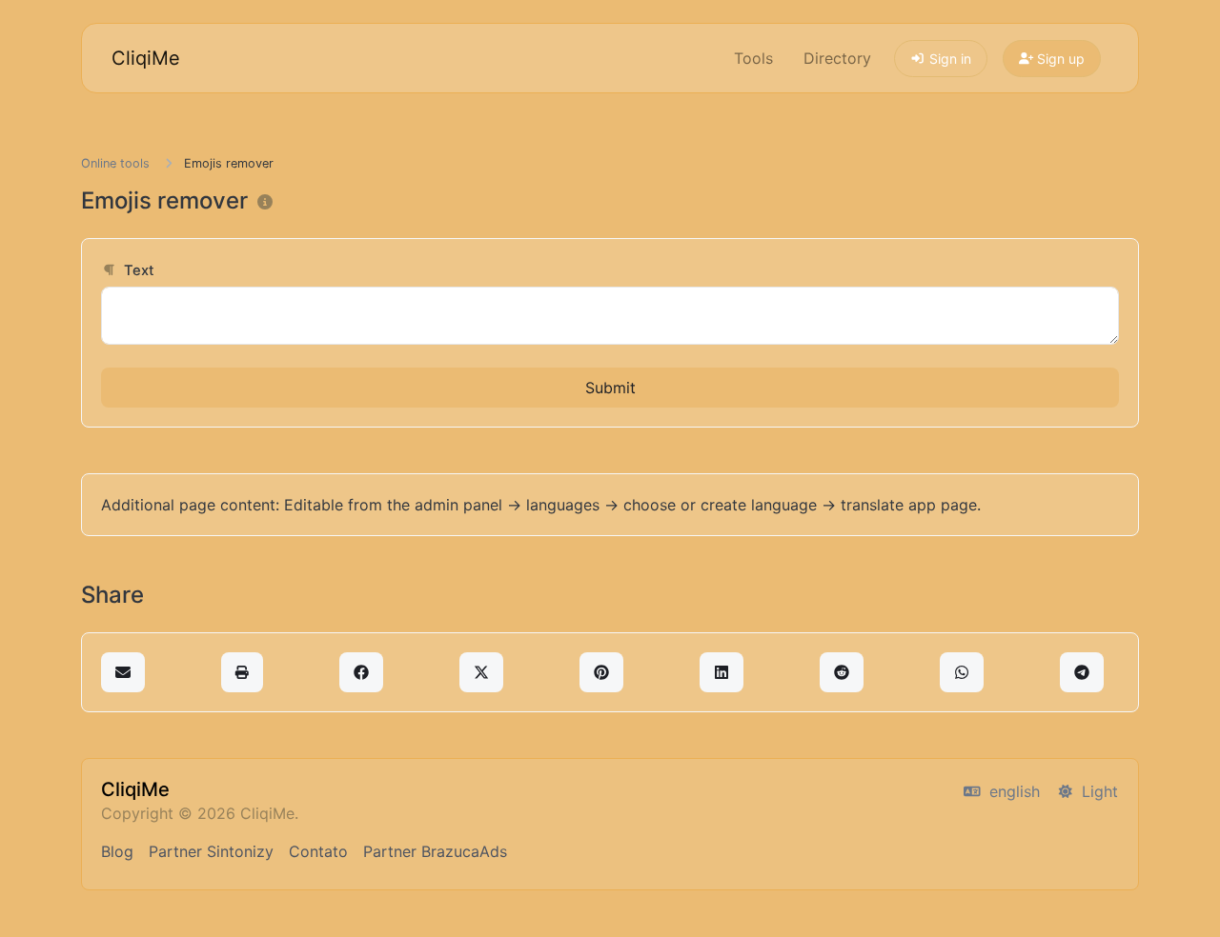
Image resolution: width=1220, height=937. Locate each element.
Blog (117, 851)
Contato (318, 851)
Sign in (948, 58)
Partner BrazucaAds (435, 851)
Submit (610, 387)
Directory (837, 58)
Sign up (1059, 58)
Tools (753, 58)
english (1012, 791)
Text (137, 270)
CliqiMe (146, 58)
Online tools (115, 163)
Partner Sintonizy (211, 851)
